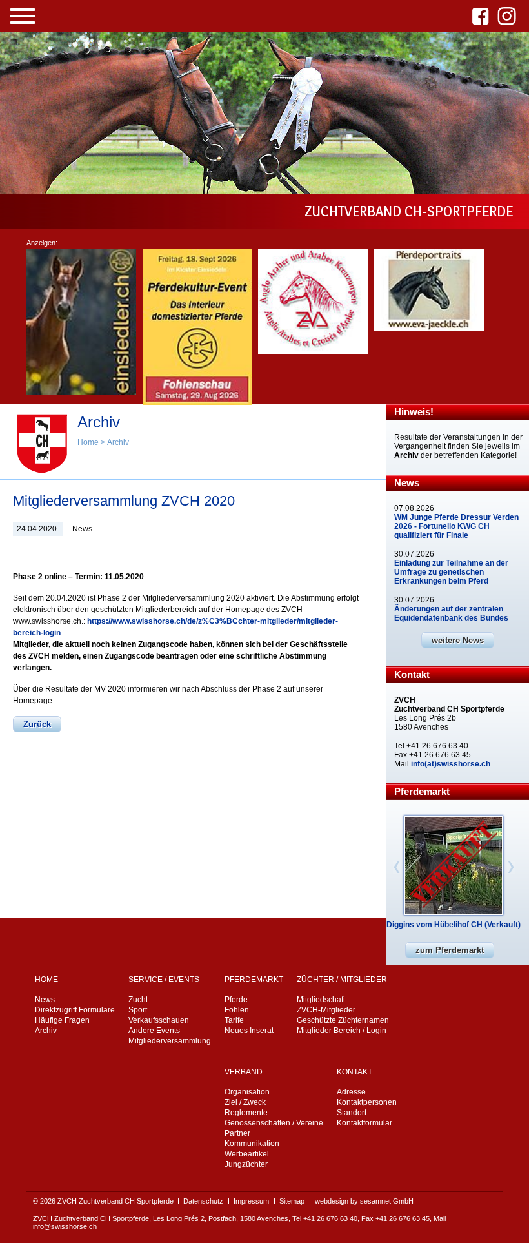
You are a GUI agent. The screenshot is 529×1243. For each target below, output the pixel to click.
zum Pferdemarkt (449, 950)
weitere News (458, 640)
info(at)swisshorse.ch (450, 763)
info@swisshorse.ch (65, 1226)
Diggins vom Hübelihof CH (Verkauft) (453, 924)
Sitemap (291, 1201)
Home (88, 442)
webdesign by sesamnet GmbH (364, 1201)
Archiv (118, 442)
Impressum (251, 1201)
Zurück (37, 724)
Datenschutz (203, 1201)
